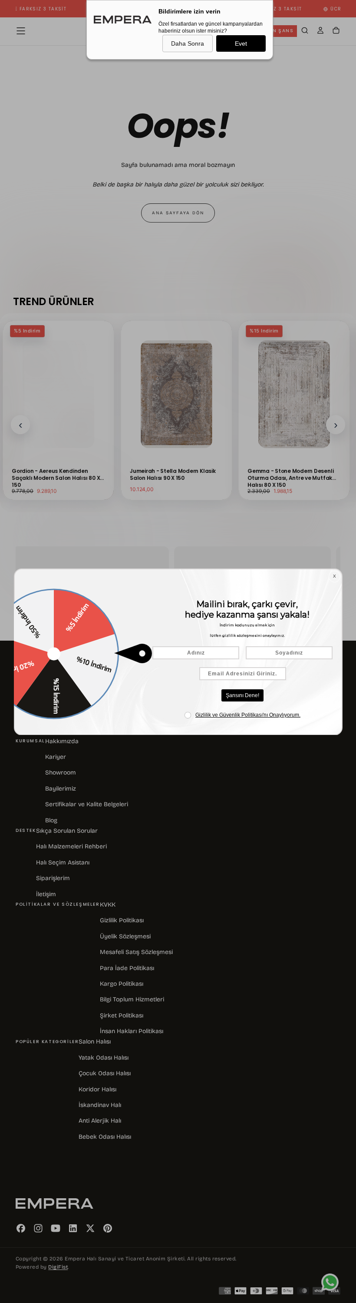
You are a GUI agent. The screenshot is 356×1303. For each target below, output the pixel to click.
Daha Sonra (187, 43)
